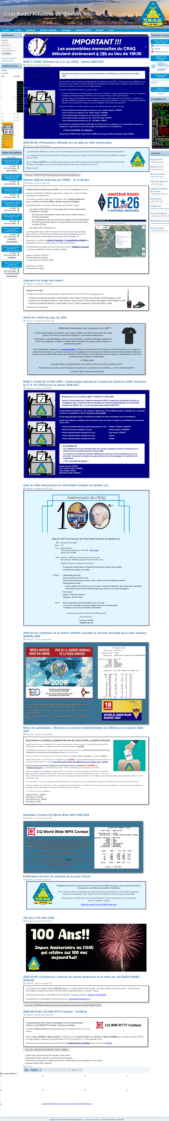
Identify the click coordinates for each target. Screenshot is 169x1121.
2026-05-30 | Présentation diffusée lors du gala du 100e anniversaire (67, 142)
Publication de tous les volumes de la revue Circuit (56, 876)
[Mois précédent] (3, 70)
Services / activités (48, 30)
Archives (99, 30)
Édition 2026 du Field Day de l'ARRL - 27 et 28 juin (56, 179)
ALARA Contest (155, 206)
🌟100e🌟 (30, 30)
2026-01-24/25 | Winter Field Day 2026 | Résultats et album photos (48, 1055)
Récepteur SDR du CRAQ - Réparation (39, 1063)
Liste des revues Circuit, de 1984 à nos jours (99, 904)
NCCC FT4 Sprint (156, 159)
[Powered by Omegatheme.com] (67, 1104)
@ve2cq (157, 48)
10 (69, 1070)
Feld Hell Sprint (156, 199)
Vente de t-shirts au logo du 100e (45, 317)
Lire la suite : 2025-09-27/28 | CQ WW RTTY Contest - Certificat (46, 1050)
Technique (66, 30)
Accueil (6, 30)
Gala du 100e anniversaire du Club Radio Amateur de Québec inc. (66, 485)
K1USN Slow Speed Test (159, 181)
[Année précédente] (2, 70)
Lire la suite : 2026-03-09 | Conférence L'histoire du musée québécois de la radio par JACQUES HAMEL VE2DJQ (62, 1005)
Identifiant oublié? (8, 61)
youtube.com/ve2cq (161, 52)
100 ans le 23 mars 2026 (38, 917)
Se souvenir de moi (7, 51)
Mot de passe (5, 45)
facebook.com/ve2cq (161, 45)
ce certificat (107, 1043)
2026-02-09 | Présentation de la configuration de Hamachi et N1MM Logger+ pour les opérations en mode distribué (64, 1060)
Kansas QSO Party (157, 228)
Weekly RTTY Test (156, 167)
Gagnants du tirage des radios (43, 280)
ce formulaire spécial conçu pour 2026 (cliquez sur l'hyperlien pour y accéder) (80, 762)
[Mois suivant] (6, 70)
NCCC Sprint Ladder (157, 174)
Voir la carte (94, 550)
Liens (111, 30)
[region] (86, 47)
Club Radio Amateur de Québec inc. (48, 14)
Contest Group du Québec (79, 1043)
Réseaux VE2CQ (83, 30)
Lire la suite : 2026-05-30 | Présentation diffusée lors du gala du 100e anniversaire (52, 175)
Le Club (17, 30)
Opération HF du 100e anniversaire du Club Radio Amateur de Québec (49, 1058)
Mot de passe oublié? (9, 58)
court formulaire (68, 349)
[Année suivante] (5, 70)
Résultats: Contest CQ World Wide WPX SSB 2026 (56, 814)
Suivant (74, 1070)
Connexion (6, 54)
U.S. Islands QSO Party (158, 213)
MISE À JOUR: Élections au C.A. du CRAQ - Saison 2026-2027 (63, 61)
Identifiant (4, 40)
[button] (27, 47)
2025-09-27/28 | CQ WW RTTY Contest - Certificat (55, 1011)
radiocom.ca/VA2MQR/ (96, 995)
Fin (80, 1070)
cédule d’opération (55, 240)
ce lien (68, 859)
